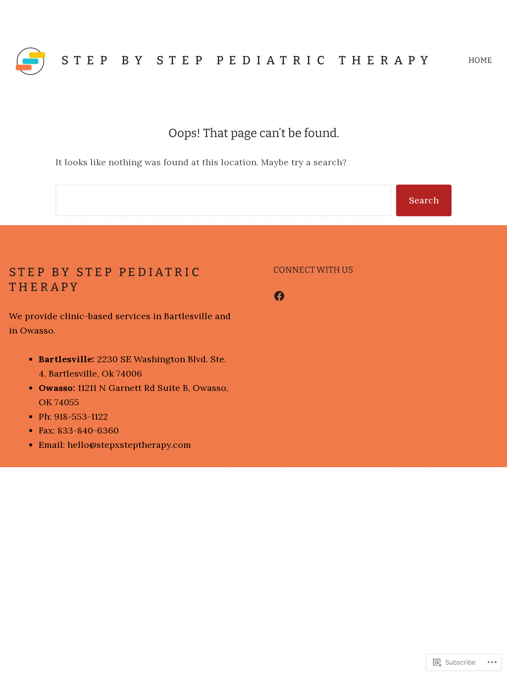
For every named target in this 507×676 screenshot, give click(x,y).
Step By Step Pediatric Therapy (247, 60)
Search (424, 200)
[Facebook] (279, 296)
